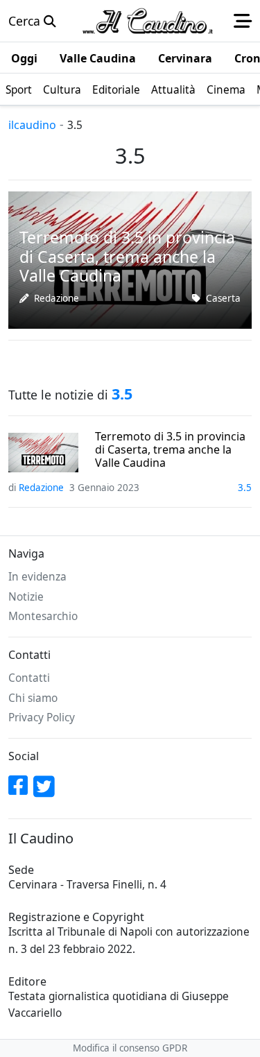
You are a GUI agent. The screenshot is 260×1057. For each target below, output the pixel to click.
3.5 (245, 487)
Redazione (56, 298)
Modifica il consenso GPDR (130, 1048)
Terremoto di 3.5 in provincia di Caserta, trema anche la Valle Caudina (170, 450)
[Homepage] (147, 21)
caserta (223, 298)
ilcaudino (32, 124)
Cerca (26, 20)
